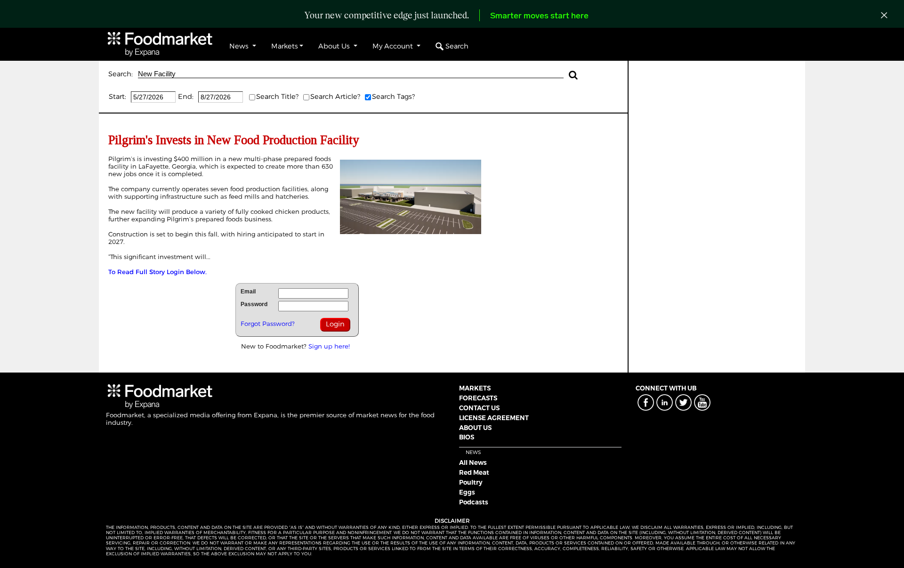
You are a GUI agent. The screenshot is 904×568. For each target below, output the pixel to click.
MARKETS (475, 388)
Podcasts (473, 502)
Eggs (467, 492)
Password (254, 304)
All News (473, 462)
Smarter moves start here (539, 16)
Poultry (471, 482)
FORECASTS (478, 398)
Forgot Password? (268, 323)
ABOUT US (475, 427)
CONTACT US (479, 408)
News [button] (239, 46)
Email (248, 291)
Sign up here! (329, 346)
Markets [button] (284, 46)
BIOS (466, 437)
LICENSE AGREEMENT (494, 418)
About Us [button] (335, 46)
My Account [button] (393, 46)
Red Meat (474, 472)
